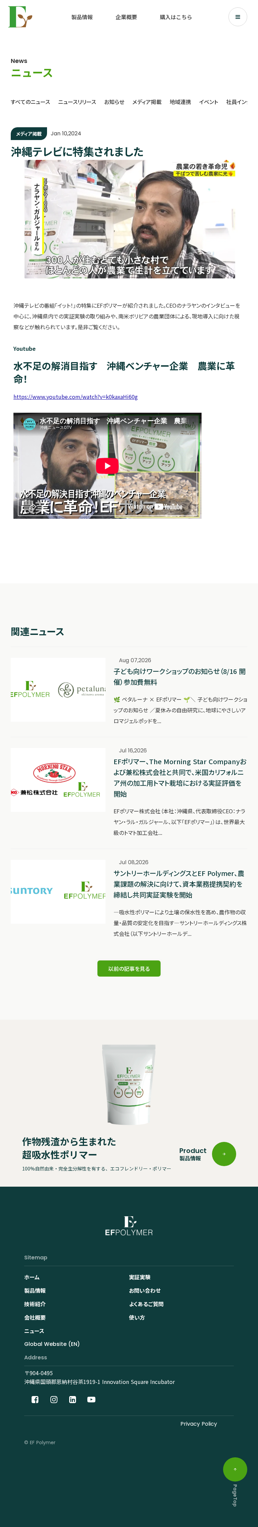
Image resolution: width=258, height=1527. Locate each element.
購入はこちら (176, 17)
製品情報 (82, 17)
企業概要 (126, 17)
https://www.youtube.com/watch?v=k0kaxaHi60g (75, 397)
